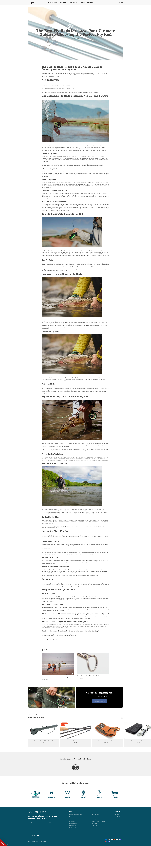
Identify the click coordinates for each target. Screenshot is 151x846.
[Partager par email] (57, 640)
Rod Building (72, 821)
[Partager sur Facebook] (47, 640)
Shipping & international (97, 819)
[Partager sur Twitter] (50, 640)
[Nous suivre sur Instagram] (35, 835)
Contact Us (94, 825)
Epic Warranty (95, 823)
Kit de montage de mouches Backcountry (107, 740)
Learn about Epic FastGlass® (75, 814)
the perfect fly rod (60, 73)
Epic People (117, 816)
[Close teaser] (7, 844)
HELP (97, 2)
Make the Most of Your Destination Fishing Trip (55, 677)
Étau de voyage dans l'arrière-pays (139, 740)
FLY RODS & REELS (52, 2)
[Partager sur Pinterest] (53, 640)
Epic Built (71, 816)
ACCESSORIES (63, 2)
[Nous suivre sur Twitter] (32, 835)
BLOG (102, 2)
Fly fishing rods (45, 156)
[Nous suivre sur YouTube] (38, 835)
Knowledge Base (95, 814)
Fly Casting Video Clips (74, 827)
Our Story (117, 814)
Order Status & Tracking (97, 816)
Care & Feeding (72, 819)
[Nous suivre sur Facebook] (29, 835)
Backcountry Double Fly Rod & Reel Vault (43, 740)
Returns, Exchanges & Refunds (98, 821)
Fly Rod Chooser (73, 830)
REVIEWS (83, 2)
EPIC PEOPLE (90, 2)
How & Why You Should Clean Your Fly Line (89, 675)
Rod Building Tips (73, 823)
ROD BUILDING (73, 2)
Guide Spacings (72, 825)
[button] (3, 842)
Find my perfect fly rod (99, 701)
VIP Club (117, 819)
